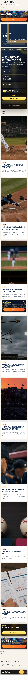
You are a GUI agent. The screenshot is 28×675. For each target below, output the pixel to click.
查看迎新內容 (14, 102)
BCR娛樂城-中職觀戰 (7, 2)
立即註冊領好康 (14, 98)
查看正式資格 (14, 632)
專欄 (9, 5)
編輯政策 (9, 664)
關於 (12, 5)
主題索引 (3, 664)
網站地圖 (19, 664)
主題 (6, 5)
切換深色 (17, 4)
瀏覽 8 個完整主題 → (7, 44)
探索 (2, 5)
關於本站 (14, 664)
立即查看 (21, 671)
